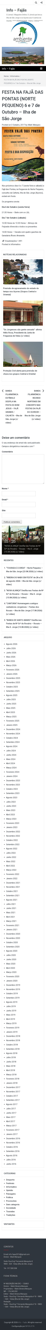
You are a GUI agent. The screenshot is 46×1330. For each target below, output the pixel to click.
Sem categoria (12, 1204)
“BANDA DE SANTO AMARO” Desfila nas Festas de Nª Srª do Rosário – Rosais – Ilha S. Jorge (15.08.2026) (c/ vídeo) (24, 623)
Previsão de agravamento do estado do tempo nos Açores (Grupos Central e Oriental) (21, 291)
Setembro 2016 (13, 1151)
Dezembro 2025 (13, 678)
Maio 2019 (10, 1015)
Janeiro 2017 (11, 1134)
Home (6, 76)
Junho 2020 (11, 959)
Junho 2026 (11, 653)
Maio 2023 (10, 810)
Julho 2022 (11, 853)
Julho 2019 (11, 1006)
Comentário (7, 452)
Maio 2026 (10, 657)
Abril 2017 (10, 1121)
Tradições (10, 1215)
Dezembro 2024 (13, 729)
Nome (5, 488)
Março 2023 (11, 819)
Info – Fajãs (8, 68)
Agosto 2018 (11, 1053)
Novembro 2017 (13, 1091)
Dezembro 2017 (13, 1087)
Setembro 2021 (13, 895)
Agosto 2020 (11, 951)
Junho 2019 (11, 1011)
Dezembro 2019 (13, 985)
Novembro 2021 (13, 887)
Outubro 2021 (12, 891)
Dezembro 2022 (13, 831)
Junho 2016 (11, 1164)
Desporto (10, 1180)
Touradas (10, 1211)
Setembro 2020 (13, 947)
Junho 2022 (11, 857)
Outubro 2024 (12, 738)
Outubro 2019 (12, 993)
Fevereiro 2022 (12, 874)
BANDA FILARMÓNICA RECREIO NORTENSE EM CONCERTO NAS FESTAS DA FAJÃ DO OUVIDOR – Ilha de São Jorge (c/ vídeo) (32, 405)
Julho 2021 (11, 904)
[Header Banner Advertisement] (23, 55)
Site (4, 510)
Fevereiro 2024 (12, 772)
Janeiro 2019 (11, 1032)
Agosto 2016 (11, 1155)
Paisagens (11, 1194)
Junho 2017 (11, 1113)
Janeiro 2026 (11, 674)
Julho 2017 (11, 1108)
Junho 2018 (11, 1062)
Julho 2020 (11, 955)
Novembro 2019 (13, 989)
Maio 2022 (10, 861)
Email (5, 499)
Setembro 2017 (13, 1100)
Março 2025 (11, 716)
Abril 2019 (10, 1019)
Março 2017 (11, 1125)
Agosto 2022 (11, 848)
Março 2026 (11, 665)
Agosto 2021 (11, 900)
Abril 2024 (10, 763)
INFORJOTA (29, 1326)
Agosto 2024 (11, 746)
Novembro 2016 (13, 1143)
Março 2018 (11, 1074)
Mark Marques (34, 125)
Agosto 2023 (11, 797)
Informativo (14, 76)
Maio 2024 (10, 759)
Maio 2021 (10, 912)
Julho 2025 (11, 699)
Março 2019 (11, 1023)
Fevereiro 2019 (12, 1028)
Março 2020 (11, 972)
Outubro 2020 (12, 942)
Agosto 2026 (11, 644)
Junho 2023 (11, 806)
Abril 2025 (10, 712)
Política (9, 1197)
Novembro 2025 (13, 682)
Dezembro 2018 (13, 1036)
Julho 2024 (11, 751)
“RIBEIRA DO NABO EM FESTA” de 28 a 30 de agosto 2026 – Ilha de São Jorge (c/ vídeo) (24, 581)
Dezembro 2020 (13, 934)
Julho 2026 (11, 648)
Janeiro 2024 (11, 776)
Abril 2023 (10, 814)
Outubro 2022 (12, 840)
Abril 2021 (10, 917)
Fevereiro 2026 (12, 670)
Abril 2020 (10, 968)
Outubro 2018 (12, 1045)
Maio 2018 (10, 1066)
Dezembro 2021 (13, 883)
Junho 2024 (11, 755)
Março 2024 (11, 768)
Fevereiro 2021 (12, 925)
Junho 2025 (11, 704)
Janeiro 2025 (11, 725)
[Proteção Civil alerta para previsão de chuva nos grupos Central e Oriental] (23, 354)
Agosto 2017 (11, 1104)
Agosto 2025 (11, 695)
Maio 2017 (10, 1117)
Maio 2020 (10, 964)
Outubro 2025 (12, 687)
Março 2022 (11, 870)
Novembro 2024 (13, 733)
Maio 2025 (10, 708)
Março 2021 (11, 921)
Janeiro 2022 (11, 878)
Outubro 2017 (12, 1096)
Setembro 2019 (13, 998)
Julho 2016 (11, 1160)
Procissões (11, 1201)
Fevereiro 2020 (12, 976)
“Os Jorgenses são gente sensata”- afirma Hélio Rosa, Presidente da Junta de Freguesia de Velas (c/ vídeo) (22, 332)
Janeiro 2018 (11, 1083)
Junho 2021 (11, 908)
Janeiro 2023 (11, 827)
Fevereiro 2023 (12, 823)
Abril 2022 (10, 866)
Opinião (9, 1190)
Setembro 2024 (13, 742)
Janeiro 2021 (11, 929)
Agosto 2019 (11, 1002)
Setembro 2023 (13, 793)
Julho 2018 (11, 1057)
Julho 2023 (11, 802)
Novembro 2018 (13, 1040)
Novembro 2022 (13, 836)
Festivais (10, 1183)
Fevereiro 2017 (12, 1130)
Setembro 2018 (13, 1049)
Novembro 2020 (13, 938)
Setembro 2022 (13, 844)
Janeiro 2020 (11, 981)
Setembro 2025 (13, 691)
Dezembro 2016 (13, 1138)
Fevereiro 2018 (12, 1079)
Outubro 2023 (12, 789)
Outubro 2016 (12, 1147)
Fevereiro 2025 (12, 721)
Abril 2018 (10, 1070)
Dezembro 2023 (13, 780)
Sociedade (11, 1208)
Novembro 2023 (13, 785)
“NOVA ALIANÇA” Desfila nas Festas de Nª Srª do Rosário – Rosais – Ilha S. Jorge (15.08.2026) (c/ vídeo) (22, 549)
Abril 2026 (10, 661)
